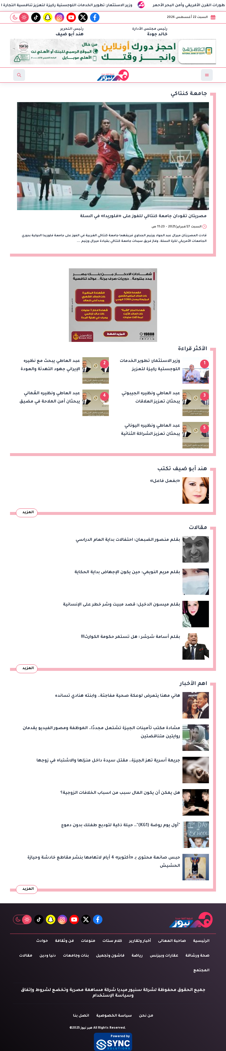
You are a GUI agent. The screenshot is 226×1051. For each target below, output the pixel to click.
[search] (19, 75)
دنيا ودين (47, 956)
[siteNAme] (113, 75)
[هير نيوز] (191, 920)
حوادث (42, 941)
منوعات (88, 941)
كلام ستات (112, 941)
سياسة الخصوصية (114, 1016)
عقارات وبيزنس (164, 956)
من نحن (146, 1016)
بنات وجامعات (76, 956)
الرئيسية (201, 941)
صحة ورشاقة (197, 956)
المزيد (28, 512)
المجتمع (201, 971)
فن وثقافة (64, 941)
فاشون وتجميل (110, 956)
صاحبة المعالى (172, 941)
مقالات (25, 956)
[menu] (207, 75)
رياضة (137, 956)
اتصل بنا (81, 1016)
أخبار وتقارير (140, 941)
